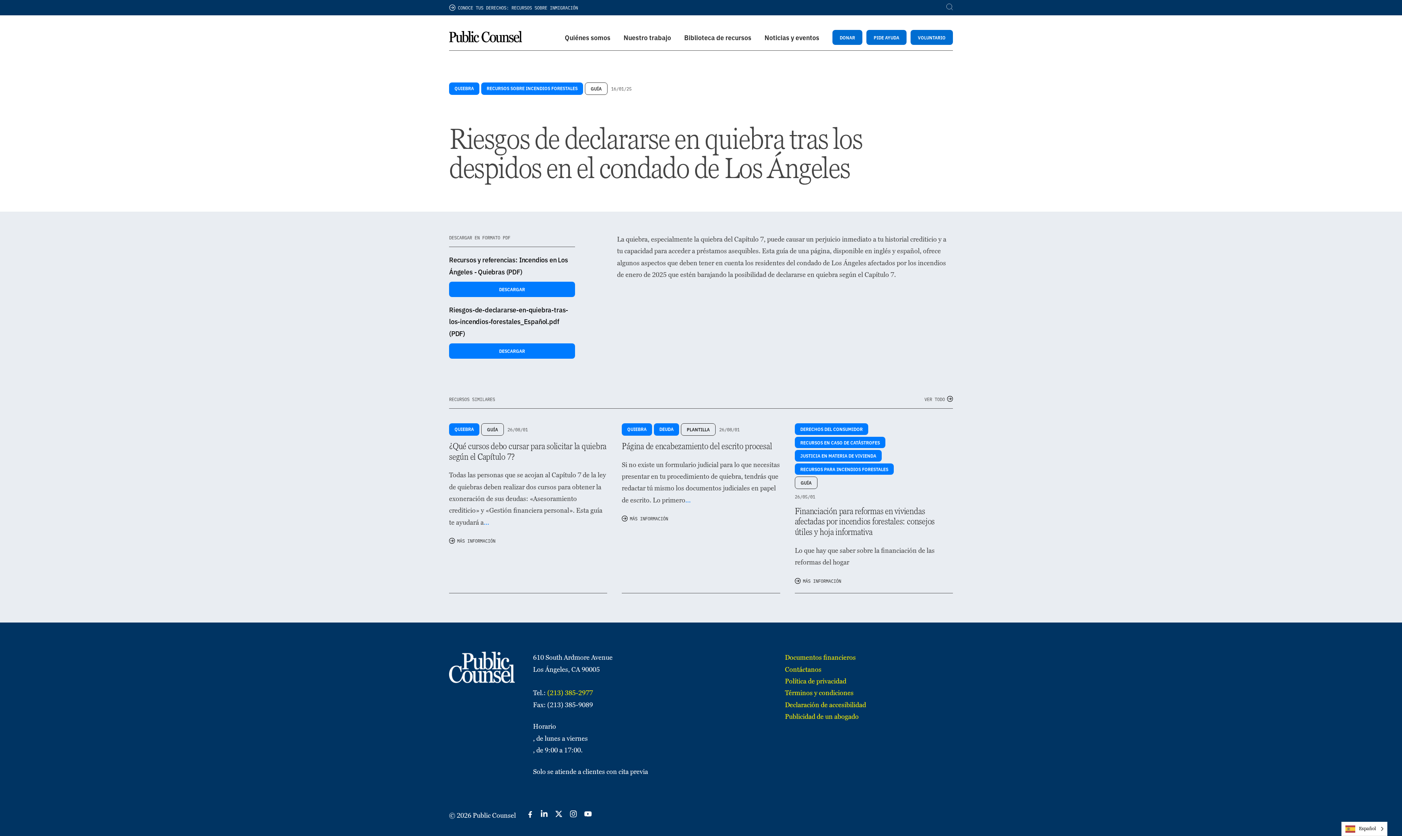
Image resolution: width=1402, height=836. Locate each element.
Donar (847, 37)
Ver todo (934, 399)
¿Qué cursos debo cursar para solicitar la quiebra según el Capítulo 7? (527, 451)
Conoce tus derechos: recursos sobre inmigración (518, 7)
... (486, 522)
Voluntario (932, 37)
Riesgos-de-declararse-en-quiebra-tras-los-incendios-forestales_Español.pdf (508, 321)
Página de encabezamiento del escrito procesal (697, 446)
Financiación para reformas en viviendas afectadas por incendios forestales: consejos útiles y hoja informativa (865, 521)
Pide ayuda (886, 37)
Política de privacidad (815, 681)
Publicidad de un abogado (822, 716)
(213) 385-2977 (570, 693)
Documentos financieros (820, 657)
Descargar (512, 289)
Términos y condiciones (819, 693)
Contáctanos (803, 669)
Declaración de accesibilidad (825, 705)
